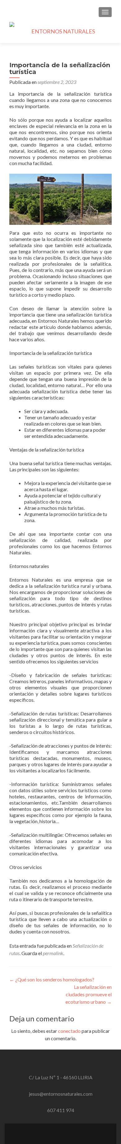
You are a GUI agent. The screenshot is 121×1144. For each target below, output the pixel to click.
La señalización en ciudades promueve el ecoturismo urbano (88, 994)
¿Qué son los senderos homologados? (51, 979)
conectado (69, 1031)
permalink (53, 953)
